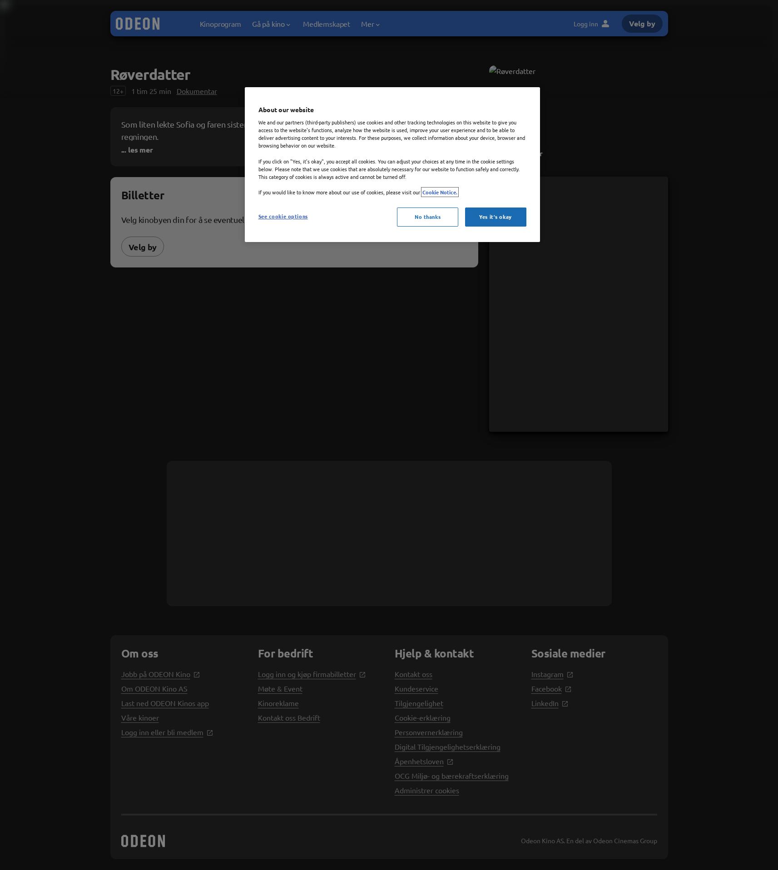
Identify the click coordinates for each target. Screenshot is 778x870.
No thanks (428, 216)
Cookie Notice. (439, 192)
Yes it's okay (495, 216)
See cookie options (283, 216)
